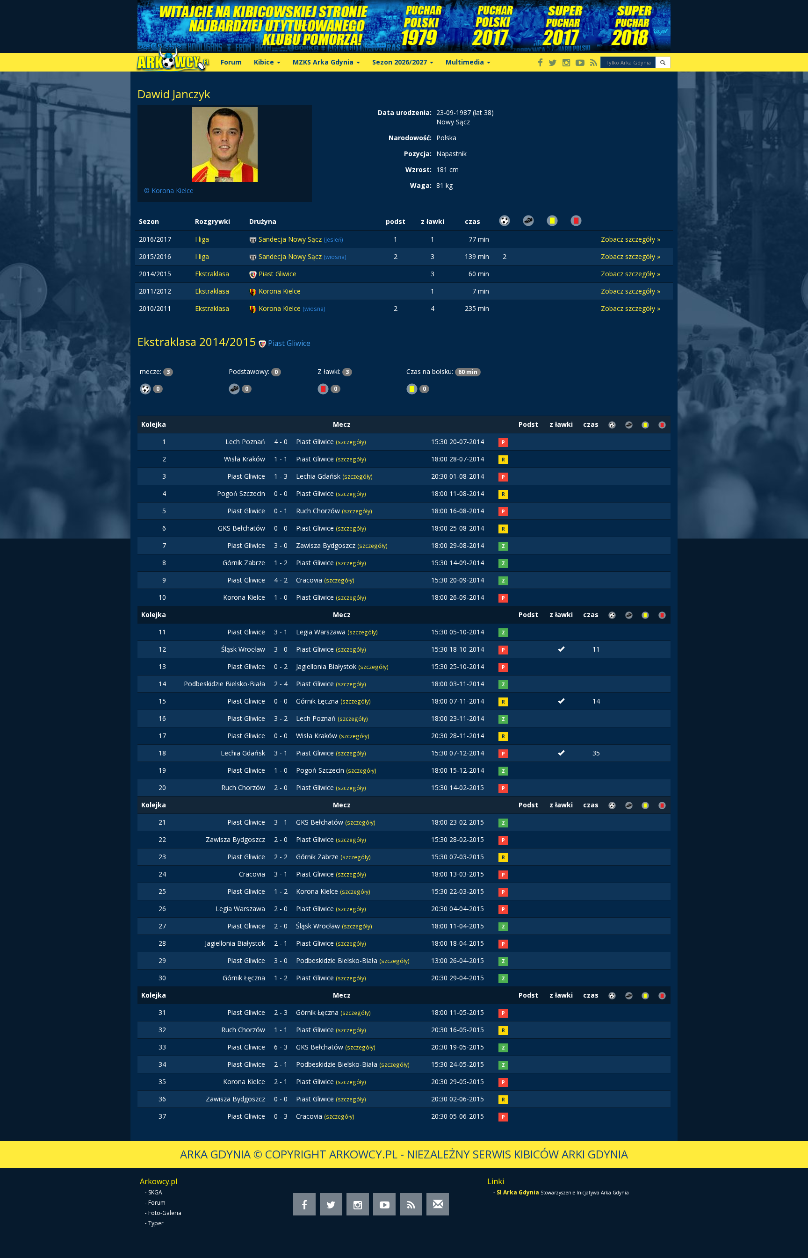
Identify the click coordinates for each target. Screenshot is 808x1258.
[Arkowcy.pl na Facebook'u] (540, 63)
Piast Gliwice (277, 273)
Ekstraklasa (212, 273)
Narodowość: (410, 137)
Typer (156, 1223)
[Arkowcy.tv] (580, 63)
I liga (202, 239)
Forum (231, 62)
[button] (663, 62)
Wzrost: (418, 169)
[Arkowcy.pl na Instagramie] (566, 63)
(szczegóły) (351, 442)
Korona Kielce (280, 291)
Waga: (421, 185)
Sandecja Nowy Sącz (291, 239)
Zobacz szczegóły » (630, 239)
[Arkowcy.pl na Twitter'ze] (553, 63)
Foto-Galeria (164, 1213)
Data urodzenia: (405, 112)
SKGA (155, 1192)
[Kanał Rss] (593, 63)
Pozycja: (418, 153)
